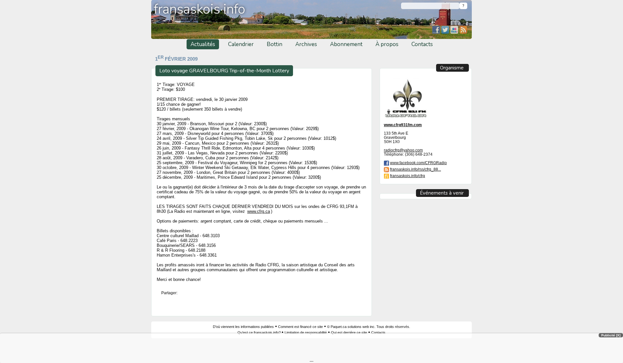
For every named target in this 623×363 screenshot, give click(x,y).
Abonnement (346, 44)
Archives (306, 44)
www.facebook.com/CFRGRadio (418, 163)
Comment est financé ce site (300, 327)
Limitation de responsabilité (306, 332)
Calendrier (241, 44)
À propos (386, 44)
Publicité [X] (610, 335)
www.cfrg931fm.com (403, 125)
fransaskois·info (199, 9)
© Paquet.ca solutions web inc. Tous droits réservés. (368, 327)
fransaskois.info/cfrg (407, 176)
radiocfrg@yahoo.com (403, 150)
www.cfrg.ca (258, 211)
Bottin (274, 44)
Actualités (202, 44)
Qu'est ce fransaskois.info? (260, 332)
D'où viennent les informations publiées (243, 327)
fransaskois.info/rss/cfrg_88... (415, 169)
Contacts (422, 44)
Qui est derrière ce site (349, 332)
